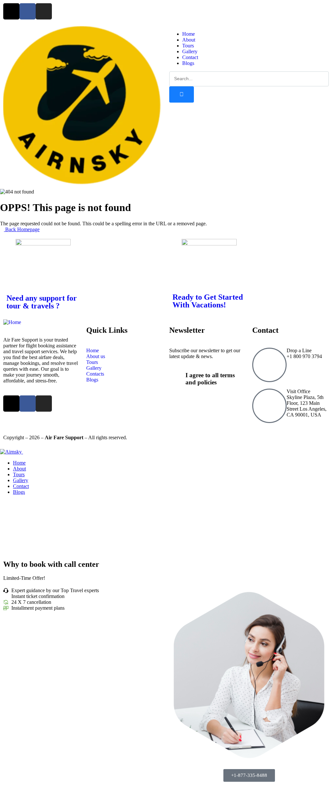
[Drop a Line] (269, 365)
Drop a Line (299, 350)
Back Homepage (22, 229)
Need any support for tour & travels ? (41, 302)
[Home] (82, 182)
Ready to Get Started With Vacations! (207, 301)
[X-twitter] (11, 11)
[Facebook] (27, 11)
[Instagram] (44, 11)
